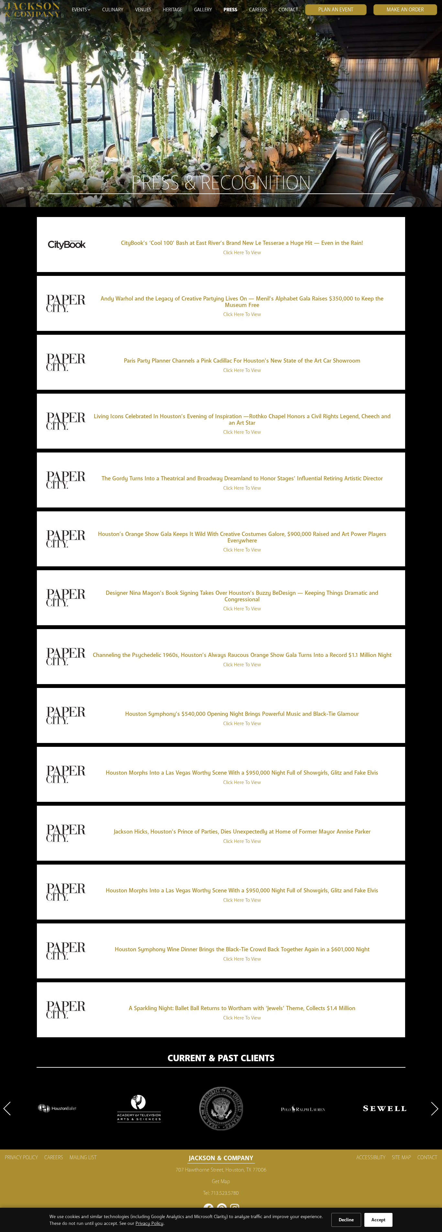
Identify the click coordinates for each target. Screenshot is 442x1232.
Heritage (172, 9)
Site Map (401, 1157)
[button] (8, 1109)
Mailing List (83, 1157)
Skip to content (24, 30)
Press (230, 9)
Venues (143, 9)
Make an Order (405, 9)
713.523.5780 (225, 1193)
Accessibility (370, 1157)
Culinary (112, 9)
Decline (346, 1220)
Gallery (203, 9)
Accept (378, 1220)
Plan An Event (335, 9)
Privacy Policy (149, 1223)
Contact (288, 9)
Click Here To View (242, 252)
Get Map (221, 1181)
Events (79, 9)
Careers (258, 9)
